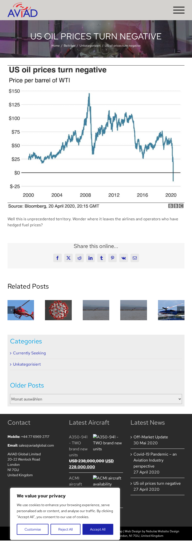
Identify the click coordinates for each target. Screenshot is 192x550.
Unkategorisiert (27, 364)
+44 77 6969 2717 (35, 436)
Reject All (65, 529)
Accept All (98, 529)
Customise (32, 529)
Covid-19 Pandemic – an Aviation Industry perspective (155, 460)
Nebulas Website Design (162, 531)
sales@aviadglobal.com (36, 445)
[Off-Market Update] (21, 310)
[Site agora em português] (133, 310)
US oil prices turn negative (157, 483)
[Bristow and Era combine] (171, 310)
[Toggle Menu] (179, 10)
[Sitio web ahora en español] (96, 310)
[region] (65, 514)
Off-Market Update (151, 437)
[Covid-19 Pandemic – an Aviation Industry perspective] (58, 310)
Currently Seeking (29, 353)
